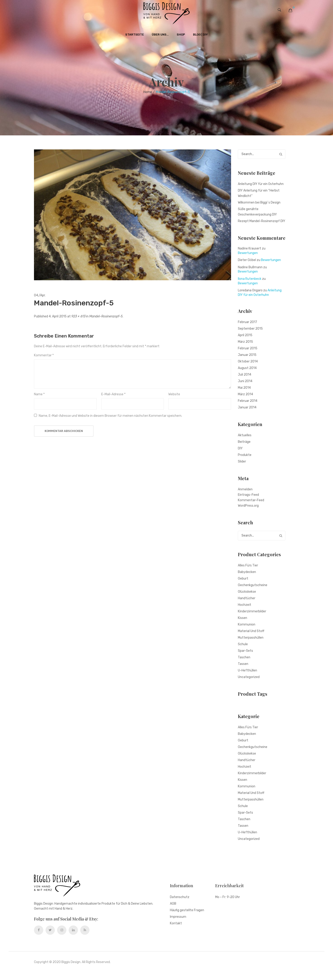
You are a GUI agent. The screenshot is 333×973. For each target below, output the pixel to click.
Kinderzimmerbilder (252, 611)
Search (280, 154)
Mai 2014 (244, 388)
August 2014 (247, 368)
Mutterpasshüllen (250, 638)
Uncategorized (249, 677)
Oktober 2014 (248, 361)
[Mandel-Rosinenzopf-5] (132, 215)
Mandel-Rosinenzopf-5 (106, 316)
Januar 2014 (247, 407)
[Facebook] (38, 930)
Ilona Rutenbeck (249, 279)
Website (174, 394)
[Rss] (84, 930)
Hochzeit (244, 605)
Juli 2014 (244, 374)
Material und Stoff (251, 631)
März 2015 (245, 342)
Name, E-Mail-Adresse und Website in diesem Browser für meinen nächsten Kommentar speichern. (110, 416)
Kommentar (44, 355)
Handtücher (246, 598)
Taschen (244, 657)
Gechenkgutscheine (252, 585)
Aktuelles (244, 435)
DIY (240, 448)
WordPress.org (248, 506)
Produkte (244, 455)
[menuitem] (134, 34)
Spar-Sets (245, 651)
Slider (242, 461)
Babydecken (247, 572)
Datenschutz (179, 897)
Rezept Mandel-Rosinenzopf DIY (261, 221)
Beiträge (244, 442)
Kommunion (246, 624)
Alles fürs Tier (248, 565)
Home (147, 92)
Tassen (243, 664)
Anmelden (245, 489)
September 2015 (250, 329)
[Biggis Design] (166, 13)
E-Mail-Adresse (113, 394)
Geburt (243, 578)
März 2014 (245, 394)
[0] (290, 10)
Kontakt (176, 923)
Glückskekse (247, 592)
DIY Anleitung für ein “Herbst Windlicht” (259, 193)
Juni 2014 (245, 381)
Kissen (242, 618)
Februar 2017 (247, 322)
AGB (173, 904)
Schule (243, 644)
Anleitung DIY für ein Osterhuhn (261, 184)
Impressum (178, 917)
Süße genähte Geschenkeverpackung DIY (257, 211)
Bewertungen (248, 253)
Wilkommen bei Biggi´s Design (259, 202)
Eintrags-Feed (248, 495)
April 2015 (245, 335)
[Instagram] (61, 930)
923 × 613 (78, 316)
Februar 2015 (247, 348)
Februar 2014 (247, 401)
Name (39, 394)
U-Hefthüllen (247, 670)
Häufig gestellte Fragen (187, 910)
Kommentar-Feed (251, 500)
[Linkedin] (73, 930)
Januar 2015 (247, 355)
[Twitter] (50, 930)
